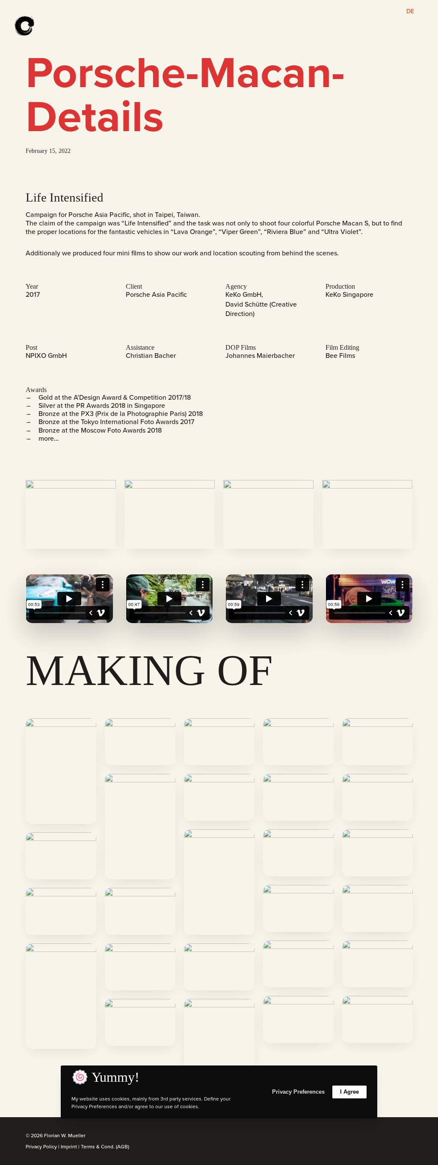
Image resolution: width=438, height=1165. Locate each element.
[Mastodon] (409, 1136)
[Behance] (399, 1136)
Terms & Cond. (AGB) (105, 1146)
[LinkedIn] (389, 1136)
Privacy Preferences (298, 1092)
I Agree (349, 1092)
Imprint (69, 1146)
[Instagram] (379, 1136)
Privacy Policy (41, 1146)
